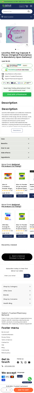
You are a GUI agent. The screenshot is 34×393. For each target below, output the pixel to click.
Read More (17, 130)
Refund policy (6, 353)
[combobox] (17, 11)
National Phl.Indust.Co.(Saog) (11, 165)
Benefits (4, 143)
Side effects (5, 153)
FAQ (3, 345)
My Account (5, 332)
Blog (3, 347)
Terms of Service (7, 340)
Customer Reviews (7, 334)
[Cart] (26, 6)
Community (5, 350)
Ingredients (5, 157)
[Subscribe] (27, 276)
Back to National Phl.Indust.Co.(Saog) (17, 257)
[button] (6, 190)
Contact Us (5, 342)
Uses (3, 139)
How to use (5, 148)
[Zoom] (27, 45)
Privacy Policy (6, 337)
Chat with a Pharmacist (17, 94)
